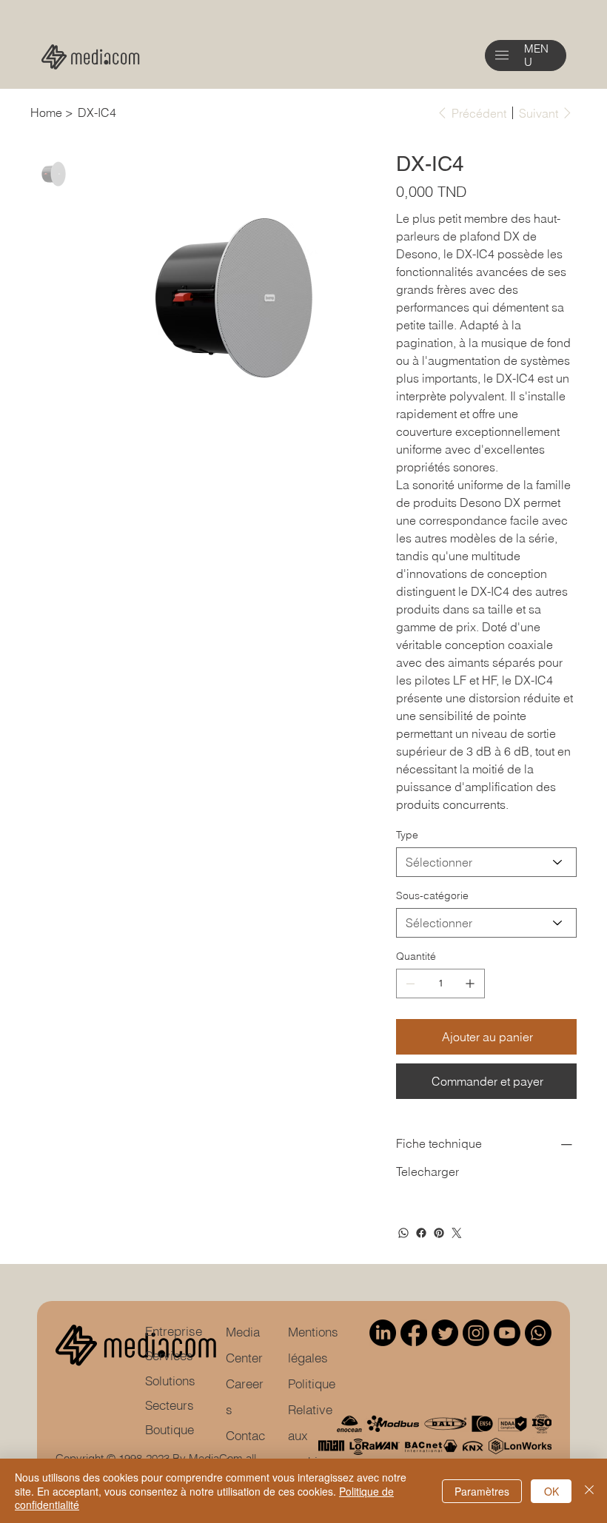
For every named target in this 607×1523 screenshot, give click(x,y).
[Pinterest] (439, 1233)
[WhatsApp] (403, 1233)
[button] (502, 55)
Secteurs (169, 1405)
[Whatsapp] (538, 1332)
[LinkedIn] (382, 1332)
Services (169, 1355)
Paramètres (482, 1491)
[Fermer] (589, 1490)
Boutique (169, 1429)
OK (551, 1491)
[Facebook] (421, 1233)
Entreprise (173, 1331)
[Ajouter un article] (470, 983)
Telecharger (427, 1171)
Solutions (170, 1381)
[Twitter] (456, 1233)
